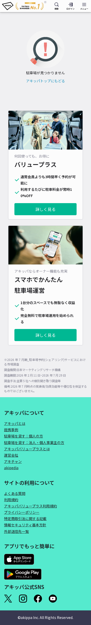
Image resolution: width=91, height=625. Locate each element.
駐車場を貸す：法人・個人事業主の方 (34, 442)
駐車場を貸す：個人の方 (23, 435)
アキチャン (13, 461)
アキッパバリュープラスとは (27, 448)
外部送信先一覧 (16, 531)
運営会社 (11, 455)
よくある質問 (14, 493)
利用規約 (11, 499)
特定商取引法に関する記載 (25, 518)
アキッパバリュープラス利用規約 (30, 505)
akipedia (11, 467)
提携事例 (11, 429)
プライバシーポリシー (21, 512)
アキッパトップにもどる (45, 80)
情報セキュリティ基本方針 (25, 524)
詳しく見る (45, 209)
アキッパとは (14, 423)
